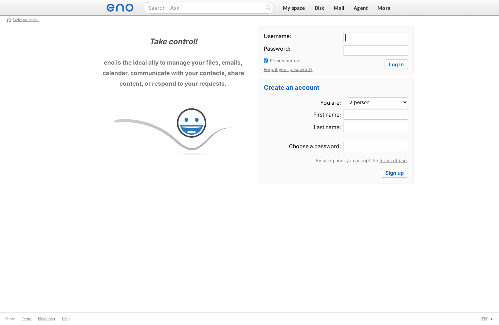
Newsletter (46, 319)
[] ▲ (487, 319)
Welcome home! (26, 20)
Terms (27, 319)
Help (66, 319)
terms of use (393, 160)
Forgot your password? (288, 69)
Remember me (285, 60)
